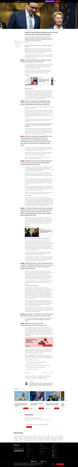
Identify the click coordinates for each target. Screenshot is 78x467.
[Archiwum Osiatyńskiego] (44, 461)
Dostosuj (53, 464)
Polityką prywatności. (25, 464)
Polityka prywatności (43, 451)
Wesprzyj (57, 1)
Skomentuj (17, 46)
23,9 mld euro (31, 355)
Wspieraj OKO (29, 448)
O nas (27, 446)
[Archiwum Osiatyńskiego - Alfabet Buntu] (34, 461)
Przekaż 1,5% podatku (30, 450)
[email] (50, 373)
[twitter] (48, 373)
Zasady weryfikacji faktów (43, 446)
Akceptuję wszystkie (60, 464)
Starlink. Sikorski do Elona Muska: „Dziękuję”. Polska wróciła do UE (52, 404)
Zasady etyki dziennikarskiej (44, 448)
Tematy (23, 1)
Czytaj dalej (26, 408)
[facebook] (46, 373)
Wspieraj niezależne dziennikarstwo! (19, 448)
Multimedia (32, 1)
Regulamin (41, 450)
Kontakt (28, 453)
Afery (62, 402)
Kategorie (27, 1)
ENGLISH (28, 456)
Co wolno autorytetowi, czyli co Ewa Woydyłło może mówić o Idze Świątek (21, 405)
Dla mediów (41, 453)
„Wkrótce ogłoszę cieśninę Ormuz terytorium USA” (36, 404)
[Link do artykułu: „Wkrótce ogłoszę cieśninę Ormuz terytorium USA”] (37, 396)
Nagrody (28, 451)
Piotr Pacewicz (31, 381)
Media (16, 402)
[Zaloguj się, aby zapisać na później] (27, 402)
